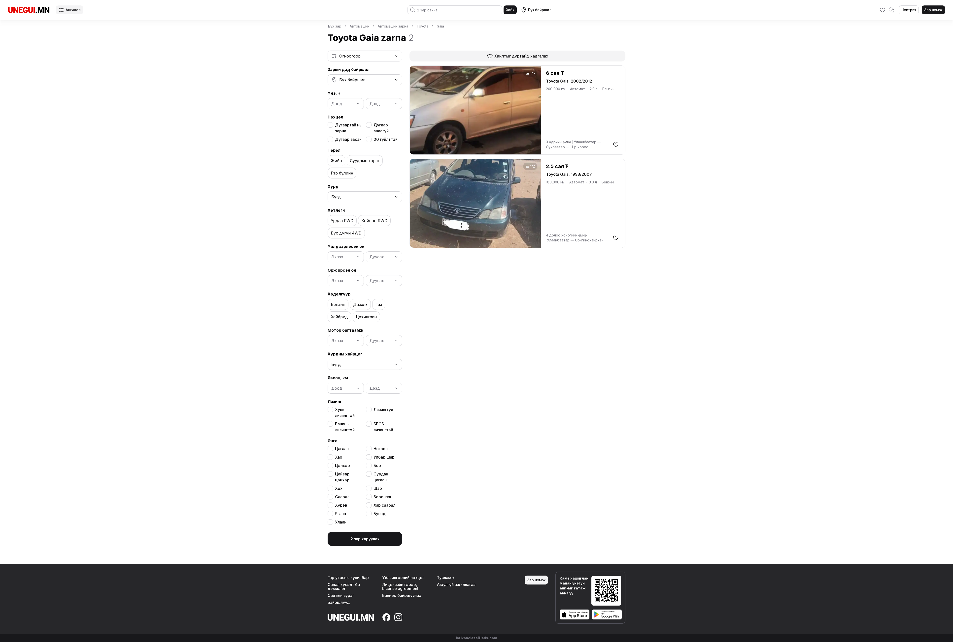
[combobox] (365, 56)
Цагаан (342, 448)
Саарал (342, 496)
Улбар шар (384, 457)
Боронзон (383, 496)
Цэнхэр (342, 465)
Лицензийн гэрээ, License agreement (400, 586)
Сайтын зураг (341, 595)
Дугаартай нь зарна (348, 127)
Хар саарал (384, 505)
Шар (378, 488)
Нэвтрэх (909, 10)
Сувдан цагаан (381, 476)
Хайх (510, 10)
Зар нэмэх (933, 10)
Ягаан (340, 513)
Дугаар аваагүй (381, 127)
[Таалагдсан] (882, 9)
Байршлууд (339, 602)
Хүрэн (341, 505)
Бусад (379, 513)
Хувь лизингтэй (345, 412)
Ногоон (381, 448)
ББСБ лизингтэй (383, 426)
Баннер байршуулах (401, 595)
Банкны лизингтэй (345, 426)
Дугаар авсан (348, 139)
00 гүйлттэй (386, 139)
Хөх (338, 488)
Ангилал (73, 10)
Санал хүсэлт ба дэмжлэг (344, 586)
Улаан (340, 522)
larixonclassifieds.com (476, 638)
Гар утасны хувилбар (348, 578)
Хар (338, 457)
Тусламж (446, 578)
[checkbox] (330, 125)
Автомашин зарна (393, 26)
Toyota (422, 26)
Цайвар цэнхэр (342, 476)
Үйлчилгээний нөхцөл (403, 578)
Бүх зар (334, 26)
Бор (377, 465)
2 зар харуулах (364, 538)
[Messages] (891, 9)
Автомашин (359, 26)
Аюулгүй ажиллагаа (456, 584)
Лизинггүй (383, 409)
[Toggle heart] (615, 144)
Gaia (440, 26)
